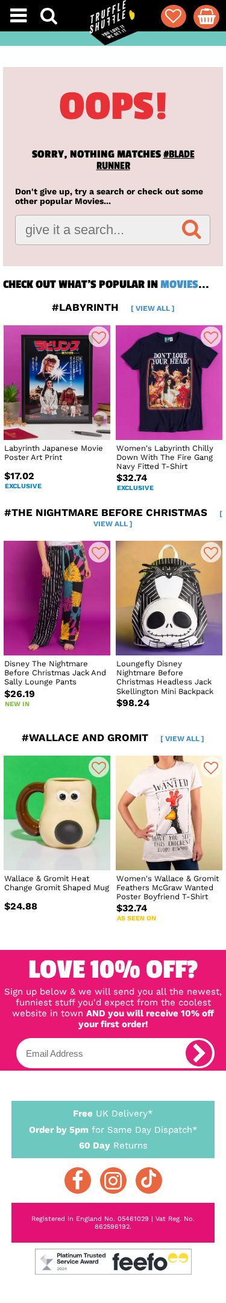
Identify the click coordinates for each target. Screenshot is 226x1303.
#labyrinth (113, 307)
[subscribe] (199, 1053)
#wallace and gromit (113, 737)
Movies (179, 284)
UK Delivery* (113, 1113)
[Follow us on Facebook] (77, 1180)
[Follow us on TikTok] (149, 1180)
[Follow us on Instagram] (113, 1180)
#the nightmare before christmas (113, 517)
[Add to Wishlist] (99, 337)
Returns (113, 1145)
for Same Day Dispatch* (113, 1129)
